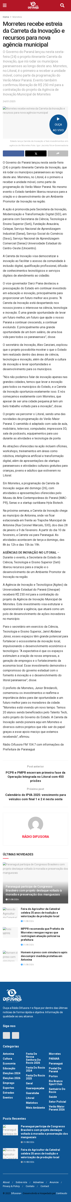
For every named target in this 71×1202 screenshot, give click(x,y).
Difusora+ (16, 1193)
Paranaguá (56, 1063)
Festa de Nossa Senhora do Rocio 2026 (33, 1058)
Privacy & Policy (11, 1186)
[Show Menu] (4, 5)
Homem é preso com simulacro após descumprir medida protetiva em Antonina (44, 956)
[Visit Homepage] (33, 5)
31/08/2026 (13, 899)
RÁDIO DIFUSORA (35, 837)
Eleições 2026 (11, 1078)
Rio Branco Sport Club (56, 1083)
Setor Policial (57, 1101)
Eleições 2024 (11, 1073)
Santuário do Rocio (57, 1090)
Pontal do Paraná (55, 1070)
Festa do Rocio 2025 (35, 1077)
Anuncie (54, 1182)
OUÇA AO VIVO (58, 127)
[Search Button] (62, 5)
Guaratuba (32, 1093)
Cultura (7, 1058)
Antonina (8, 1053)
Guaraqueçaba (35, 1088)
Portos (53, 1076)
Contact (45, 1186)
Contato (30, 1186)
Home (6, 17)
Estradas (8, 1092)
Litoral (30, 1097)
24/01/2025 (9, 101)
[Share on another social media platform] (58, 153)
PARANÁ (54, 1058)
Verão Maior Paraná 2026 (57, 1108)
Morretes (17, 17)
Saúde (53, 1096)
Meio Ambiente (35, 1107)
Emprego (8, 1082)
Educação (9, 1068)
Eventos (8, 1097)
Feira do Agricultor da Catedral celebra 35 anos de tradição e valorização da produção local (40, 912)
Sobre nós (21, 1182)
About (6, 1182)
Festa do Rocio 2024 (35, 1069)
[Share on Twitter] (36, 153)
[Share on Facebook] (13, 153)
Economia (9, 1063)
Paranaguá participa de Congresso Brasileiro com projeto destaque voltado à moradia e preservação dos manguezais (34, 890)
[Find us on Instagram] (15, 1035)
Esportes (8, 1087)
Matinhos (32, 1102)
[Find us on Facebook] (6, 1035)
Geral (29, 1083)
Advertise (38, 1182)
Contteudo (61, 1193)
